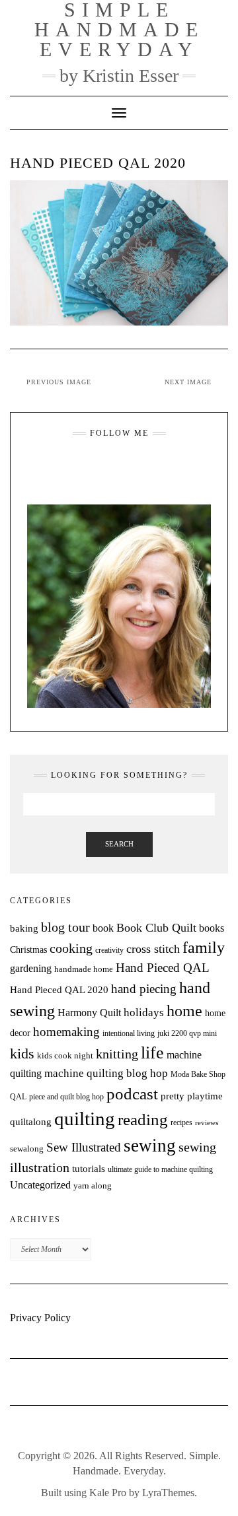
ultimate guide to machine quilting (160, 1169)
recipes (181, 1122)
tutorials (88, 1168)
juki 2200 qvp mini (187, 1033)
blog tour (65, 927)
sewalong (27, 1149)
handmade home (83, 969)
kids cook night (65, 1055)
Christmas (28, 949)
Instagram (94, 465)
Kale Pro (107, 1492)
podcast (132, 1093)
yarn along (92, 1185)
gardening (31, 968)
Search (119, 844)
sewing (150, 1145)
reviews (206, 1122)
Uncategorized (40, 1185)
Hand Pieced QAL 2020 (59, 989)
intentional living (128, 1033)
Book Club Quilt (156, 927)
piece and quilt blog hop (66, 1096)
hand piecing (144, 989)
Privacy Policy (40, 1317)
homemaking (66, 1032)
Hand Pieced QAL (163, 968)
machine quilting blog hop (106, 1073)
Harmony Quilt (89, 1012)
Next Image (188, 382)
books (211, 928)
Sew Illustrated (83, 1147)
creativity (109, 950)
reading (143, 1119)
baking (24, 928)
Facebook (110, 465)
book (103, 928)
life (152, 1052)
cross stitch (153, 948)
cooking (71, 948)
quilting (84, 1118)
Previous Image (58, 382)
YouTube (127, 465)
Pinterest (144, 465)
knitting (117, 1054)
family (203, 947)
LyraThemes (168, 1492)
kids (22, 1054)
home (184, 1010)
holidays (144, 1012)
